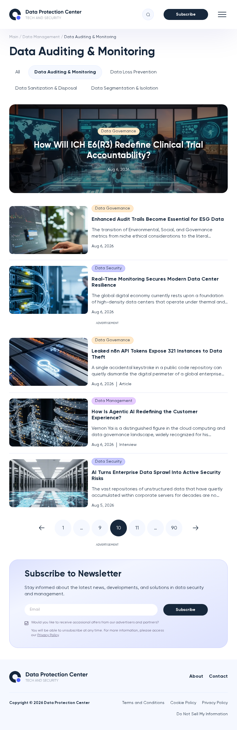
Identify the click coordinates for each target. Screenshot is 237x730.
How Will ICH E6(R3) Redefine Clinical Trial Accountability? (118, 150)
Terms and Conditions (143, 703)
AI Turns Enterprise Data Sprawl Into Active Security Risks (156, 475)
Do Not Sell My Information (202, 714)
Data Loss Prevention (133, 72)
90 (174, 528)
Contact (218, 676)
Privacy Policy (215, 703)
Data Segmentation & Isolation (124, 88)
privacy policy (48, 635)
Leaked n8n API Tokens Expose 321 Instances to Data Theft (157, 354)
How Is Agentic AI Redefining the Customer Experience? (145, 414)
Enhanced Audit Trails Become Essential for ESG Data (158, 219)
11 (137, 528)
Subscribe (186, 14)
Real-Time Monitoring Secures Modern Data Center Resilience (155, 282)
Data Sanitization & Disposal (46, 88)
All (17, 72)
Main (13, 37)
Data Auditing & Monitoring (65, 72)
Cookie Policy (183, 703)
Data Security (108, 268)
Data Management (41, 37)
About (196, 676)
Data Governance (118, 131)
